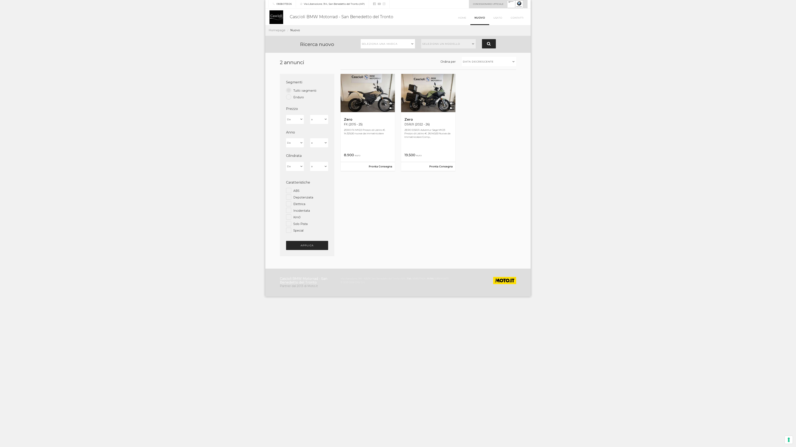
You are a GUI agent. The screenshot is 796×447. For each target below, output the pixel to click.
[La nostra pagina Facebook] (374, 4)
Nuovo (479, 17)
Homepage (277, 30)
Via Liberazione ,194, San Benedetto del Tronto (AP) (334, 3)
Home (462, 17)
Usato (497, 17)
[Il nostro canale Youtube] (379, 4)
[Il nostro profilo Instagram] (383, 4)
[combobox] (388, 43)
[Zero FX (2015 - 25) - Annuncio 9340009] (368, 122)
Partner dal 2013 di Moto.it (299, 286)
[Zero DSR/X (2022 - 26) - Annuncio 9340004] (428, 122)
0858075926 (284, 3)
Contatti (517, 17)
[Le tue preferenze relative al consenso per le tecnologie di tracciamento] (789, 440)
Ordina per (448, 62)
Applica (307, 245)
